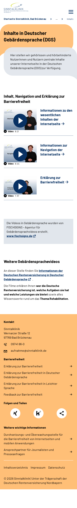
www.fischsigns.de (19, 236)
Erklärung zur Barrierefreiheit (23, 366)
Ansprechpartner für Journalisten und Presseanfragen (29, 452)
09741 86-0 (17, 344)
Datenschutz (56, 467)
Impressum (38, 467)
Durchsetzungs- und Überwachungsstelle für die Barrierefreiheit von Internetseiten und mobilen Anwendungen (33, 439)
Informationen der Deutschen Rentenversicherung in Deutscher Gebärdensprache (34, 275)
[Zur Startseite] (20, 8)
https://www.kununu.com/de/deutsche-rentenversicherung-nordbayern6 (39, 414)
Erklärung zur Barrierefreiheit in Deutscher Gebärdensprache (32, 375)
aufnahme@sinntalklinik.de (29, 350)
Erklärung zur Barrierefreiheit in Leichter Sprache (30, 386)
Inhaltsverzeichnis (16, 467)
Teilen (61, 413)
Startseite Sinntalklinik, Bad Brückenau (25, 19)
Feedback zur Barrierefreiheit (23, 394)
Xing (15, 411)
